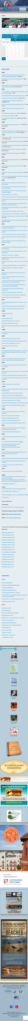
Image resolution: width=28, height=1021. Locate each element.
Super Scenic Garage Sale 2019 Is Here (10, 612)
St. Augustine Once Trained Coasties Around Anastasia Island (15, 145)
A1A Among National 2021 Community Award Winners (13, 216)
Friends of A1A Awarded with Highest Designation (12, 292)
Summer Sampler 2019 (6, 630)
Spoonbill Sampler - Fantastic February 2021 (11, 297)
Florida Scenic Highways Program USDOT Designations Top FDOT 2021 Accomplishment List (14, 131)
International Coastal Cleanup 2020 (9, 590)
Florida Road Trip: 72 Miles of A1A (9, 118)
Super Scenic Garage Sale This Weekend (10, 153)
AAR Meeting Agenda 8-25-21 (8, 554)
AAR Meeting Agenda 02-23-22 (8, 542)
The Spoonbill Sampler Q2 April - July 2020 (11, 592)
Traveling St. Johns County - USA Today (10, 255)
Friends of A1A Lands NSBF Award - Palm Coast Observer (14, 234)
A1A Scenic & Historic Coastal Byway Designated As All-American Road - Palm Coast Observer (14, 285)
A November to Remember (7, 587)
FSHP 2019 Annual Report (13, 518)
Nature (14, 986)
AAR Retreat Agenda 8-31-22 (8, 535)
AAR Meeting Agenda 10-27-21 (8, 549)
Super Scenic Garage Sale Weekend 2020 (10, 585)
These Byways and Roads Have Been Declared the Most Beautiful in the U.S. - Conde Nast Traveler (13, 281)
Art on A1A (19, 988)
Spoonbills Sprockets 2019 (7, 615)
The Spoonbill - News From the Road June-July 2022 (13, 507)
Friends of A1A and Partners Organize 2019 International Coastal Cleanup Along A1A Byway (13, 428)
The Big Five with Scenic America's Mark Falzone (12, 166)
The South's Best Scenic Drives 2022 (9, 98)
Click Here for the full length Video (9, 445)
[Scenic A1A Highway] (6, 5)
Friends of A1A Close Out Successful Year (11, 384)
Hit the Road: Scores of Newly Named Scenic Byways (13, 220)
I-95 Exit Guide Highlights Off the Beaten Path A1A (12, 393)
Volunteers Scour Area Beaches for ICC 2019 (11, 431)
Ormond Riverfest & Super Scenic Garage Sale (11, 149)
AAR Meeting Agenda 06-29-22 (8, 537)
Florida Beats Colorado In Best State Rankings (11, 108)
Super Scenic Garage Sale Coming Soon (10, 418)
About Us (4, 985)
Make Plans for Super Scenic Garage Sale (10, 415)
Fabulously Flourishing (6, 632)
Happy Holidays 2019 (6, 610)
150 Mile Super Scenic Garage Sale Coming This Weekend (14, 397)
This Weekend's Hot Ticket (7, 637)
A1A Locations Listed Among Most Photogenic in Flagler (13, 422)
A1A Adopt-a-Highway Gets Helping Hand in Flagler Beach (14, 294)
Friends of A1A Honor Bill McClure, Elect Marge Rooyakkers (14, 375)
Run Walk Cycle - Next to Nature (8, 635)
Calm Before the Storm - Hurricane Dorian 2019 (11, 625)
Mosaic (17, 986)
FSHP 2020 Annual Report (13, 514)
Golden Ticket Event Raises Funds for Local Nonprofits (13, 479)
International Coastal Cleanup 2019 (9, 622)
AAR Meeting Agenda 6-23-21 (8, 556)
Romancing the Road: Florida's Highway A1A (11, 124)
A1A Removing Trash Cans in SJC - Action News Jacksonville (15, 197)
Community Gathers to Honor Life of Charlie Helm (12, 471)
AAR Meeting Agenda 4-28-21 (8, 561)
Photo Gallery (14, 988)
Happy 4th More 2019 (6, 627)
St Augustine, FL (18, 1012)
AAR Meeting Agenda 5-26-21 (8, 559)
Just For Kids (12, 985)
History (8, 985)
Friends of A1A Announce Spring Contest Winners (12, 79)
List (15, 39)
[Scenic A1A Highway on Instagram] (10, 4)
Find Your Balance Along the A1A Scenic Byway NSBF (13, 306)
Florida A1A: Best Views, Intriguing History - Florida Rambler (14, 213)
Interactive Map (5, 986)
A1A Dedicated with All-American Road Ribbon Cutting (13, 95)
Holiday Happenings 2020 (7, 313)
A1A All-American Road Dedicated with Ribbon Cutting (13, 104)
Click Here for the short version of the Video (11, 447)
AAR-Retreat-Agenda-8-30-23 (8, 532)
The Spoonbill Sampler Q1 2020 (8, 601)
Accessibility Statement (14, 1016)
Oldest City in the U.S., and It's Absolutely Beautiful (12, 172)
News (17, 985)
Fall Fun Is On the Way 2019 (8, 620)
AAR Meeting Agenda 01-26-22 (8, 544)
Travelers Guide (21, 985)
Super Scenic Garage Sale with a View (10, 323)
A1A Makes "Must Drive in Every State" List (11, 320)
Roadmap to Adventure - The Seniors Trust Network (13, 267)
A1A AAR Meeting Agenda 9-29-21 (9, 552)
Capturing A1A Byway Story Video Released (11, 444)
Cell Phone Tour (22, 986)
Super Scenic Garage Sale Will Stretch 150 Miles (12, 141)
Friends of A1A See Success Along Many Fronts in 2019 (13, 436)
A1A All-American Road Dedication (9, 113)
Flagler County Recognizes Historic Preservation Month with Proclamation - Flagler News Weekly (14, 204)
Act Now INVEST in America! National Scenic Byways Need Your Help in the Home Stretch (14, 595)
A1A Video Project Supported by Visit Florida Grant (12, 441)
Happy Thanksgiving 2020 (7, 318)
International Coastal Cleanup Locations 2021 (11, 159)
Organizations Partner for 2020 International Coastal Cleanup (14, 341)
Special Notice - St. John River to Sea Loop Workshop (13, 617)
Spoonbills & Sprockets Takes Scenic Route (11, 420)
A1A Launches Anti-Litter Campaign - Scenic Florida (12, 211)
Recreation (10, 986)
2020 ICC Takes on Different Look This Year (11, 343)
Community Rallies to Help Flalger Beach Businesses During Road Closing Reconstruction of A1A (14, 452)
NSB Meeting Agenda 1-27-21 (8, 566)
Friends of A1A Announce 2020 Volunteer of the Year (13, 308)
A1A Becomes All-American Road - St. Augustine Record (14, 265)
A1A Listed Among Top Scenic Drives (10, 345)
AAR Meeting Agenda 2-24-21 (8, 564)
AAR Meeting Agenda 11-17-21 (8, 547)
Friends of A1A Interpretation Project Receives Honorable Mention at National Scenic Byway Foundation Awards (14, 359)
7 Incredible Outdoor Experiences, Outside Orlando (12, 100)
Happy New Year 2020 (6, 608)
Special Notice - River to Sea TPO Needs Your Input (13, 598)
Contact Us (9, 988)
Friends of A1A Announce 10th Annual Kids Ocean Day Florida (15, 458)
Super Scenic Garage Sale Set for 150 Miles (11, 400)
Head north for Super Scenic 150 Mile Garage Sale (12, 395)
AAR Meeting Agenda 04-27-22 (8, 539)
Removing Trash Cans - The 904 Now (9, 194)
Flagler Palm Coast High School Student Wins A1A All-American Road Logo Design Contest (13, 75)
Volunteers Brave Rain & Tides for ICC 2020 (11, 338)
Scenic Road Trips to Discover (8, 115)
